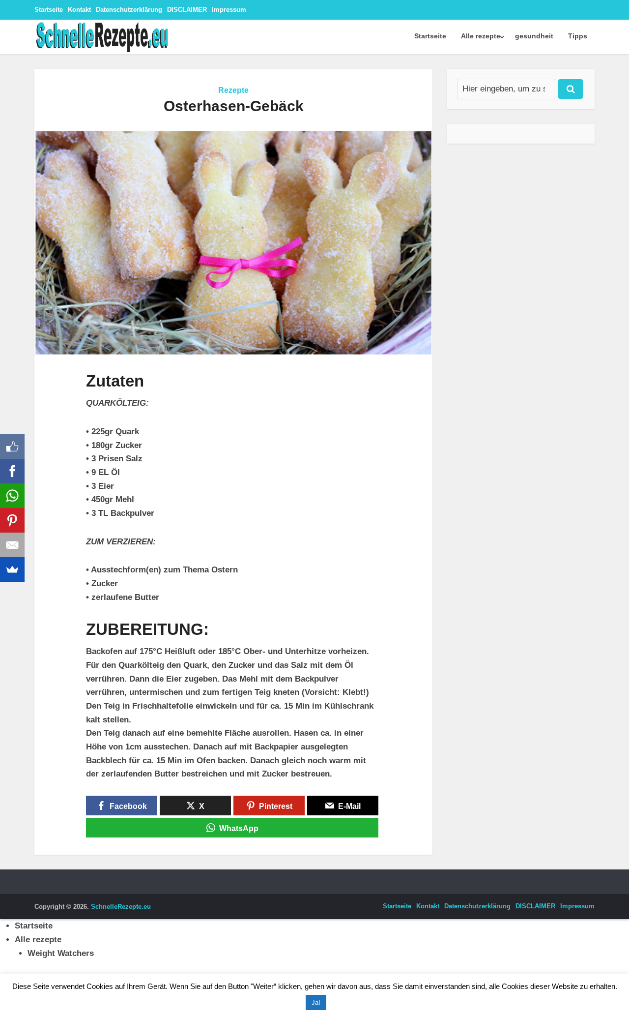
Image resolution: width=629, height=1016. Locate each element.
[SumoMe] (12, 569)
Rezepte (233, 90)
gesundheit (534, 36)
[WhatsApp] (12, 495)
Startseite (48, 9)
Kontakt (79, 9)
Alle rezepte (480, 36)
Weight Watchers (61, 953)
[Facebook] (12, 471)
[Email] (12, 545)
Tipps (577, 36)
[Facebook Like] (12, 446)
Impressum (229, 9)
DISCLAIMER (187, 9)
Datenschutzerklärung (129, 9)
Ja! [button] (316, 1002)
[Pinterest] (12, 520)
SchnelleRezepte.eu (121, 906)
